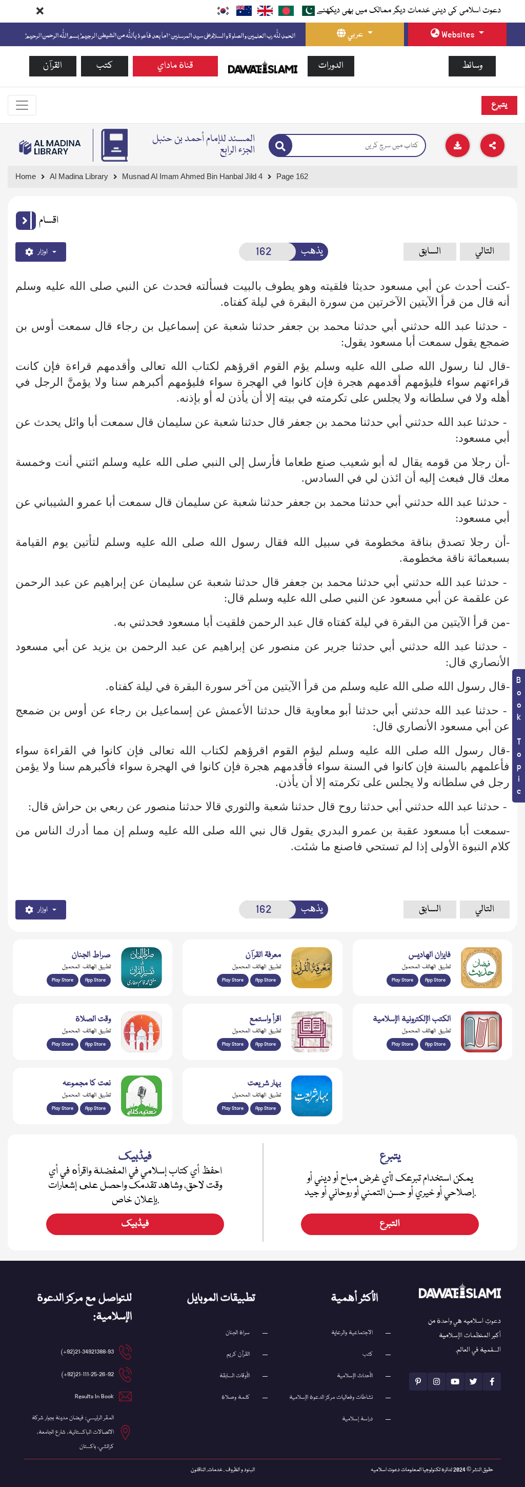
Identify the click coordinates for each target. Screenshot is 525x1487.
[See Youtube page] (455, 1382)
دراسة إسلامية (357, 1419)
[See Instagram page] (437, 1382)
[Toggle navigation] (22, 105)
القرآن (52, 66)
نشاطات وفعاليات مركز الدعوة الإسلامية (331, 1397)
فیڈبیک (135, 1224)
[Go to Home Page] (262, 67)
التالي (484, 251)
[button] (25, 220)
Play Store (62, 980)
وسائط (472, 66)
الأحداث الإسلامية (355, 1376)
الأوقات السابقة (234, 1376)
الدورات (331, 66)
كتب (104, 66)
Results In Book (94, 1396)
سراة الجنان (238, 1332)
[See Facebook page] (492, 1382)
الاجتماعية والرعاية (352, 1332)
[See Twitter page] (473, 1382)
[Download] (458, 145)
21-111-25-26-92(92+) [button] (88, 1374)
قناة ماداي (175, 66)
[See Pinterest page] (418, 1382)
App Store (95, 980)
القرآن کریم (238, 1354)
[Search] (280, 145)
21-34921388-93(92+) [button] (87, 1351)
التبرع (390, 1224)
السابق (430, 251)
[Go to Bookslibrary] (50, 147)
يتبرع (499, 105)
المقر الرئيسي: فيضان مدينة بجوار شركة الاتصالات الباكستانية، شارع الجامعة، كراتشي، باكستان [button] (73, 1432)
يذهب (312, 251)
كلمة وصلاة (235, 1397)
